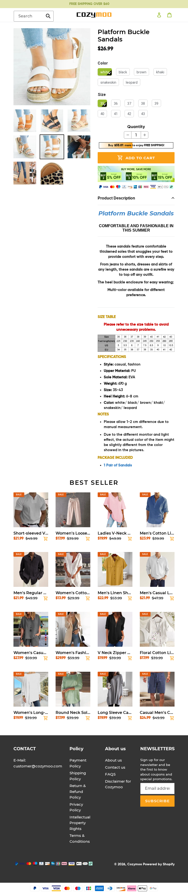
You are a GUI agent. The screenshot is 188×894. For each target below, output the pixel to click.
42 (129, 114)
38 (143, 103)
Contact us (115, 767)
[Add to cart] (45, 540)
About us (113, 760)
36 (116, 103)
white (104, 72)
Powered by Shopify (159, 864)
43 (143, 114)
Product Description (116, 198)
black (123, 72)
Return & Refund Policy (78, 791)
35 (102, 103)
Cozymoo (134, 864)
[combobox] (34, 16)
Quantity (136, 127)
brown (141, 72)
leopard (132, 82)
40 (102, 114)
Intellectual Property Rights (80, 823)
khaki (160, 72)
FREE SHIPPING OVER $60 (89, 4)
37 (129, 103)
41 (116, 114)
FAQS (110, 774)
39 (156, 103)
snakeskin (108, 82)
